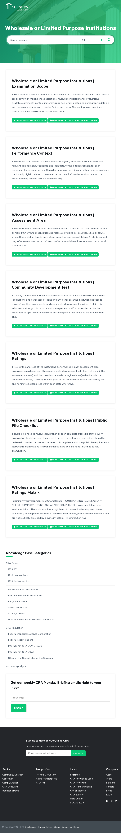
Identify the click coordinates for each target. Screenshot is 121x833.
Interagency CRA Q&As (21, 651)
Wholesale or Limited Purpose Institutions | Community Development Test (53, 284)
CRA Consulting (10, 786)
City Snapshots (78, 790)
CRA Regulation (14, 627)
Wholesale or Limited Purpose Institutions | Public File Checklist (59, 423)
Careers (110, 786)
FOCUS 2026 (77, 802)
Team (109, 778)
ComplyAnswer (10, 782)
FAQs (109, 794)
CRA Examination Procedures (22, 589)
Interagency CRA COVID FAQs (25, 645)
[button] (113, 7)
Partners (110, 782)
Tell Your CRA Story (46, 774)
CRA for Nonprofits (19, 581)
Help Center (76, 798)
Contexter (7, 778)
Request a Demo (10, 790)
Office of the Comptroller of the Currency (30, 657)
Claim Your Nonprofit (46, 778)
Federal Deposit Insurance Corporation (29, 633)
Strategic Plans (16, 613)
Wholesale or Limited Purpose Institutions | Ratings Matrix (53, 490)
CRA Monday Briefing (81, 786)
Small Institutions (17, 607)
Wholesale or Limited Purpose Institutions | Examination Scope (53, 83)
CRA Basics (12, 563)
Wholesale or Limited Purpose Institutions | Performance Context (53, 150)
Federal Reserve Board (20, 639)
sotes (75, 774)
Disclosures (30, 827)
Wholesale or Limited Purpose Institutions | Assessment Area (53, 217)
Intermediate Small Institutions (25, 595)
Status (57, 827)
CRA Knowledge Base (81, 778)
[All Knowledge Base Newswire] (60, 40)
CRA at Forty (77, 794)
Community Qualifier (12, 774)
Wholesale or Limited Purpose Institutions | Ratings (53, 356)
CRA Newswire (78, 782)
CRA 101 (12, 569)
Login (76, 827)
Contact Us (67, 827)
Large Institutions (17, 601)
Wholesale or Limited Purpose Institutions (31, 619)
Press (109, 790)
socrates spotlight (16, 666)
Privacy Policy (45, 827)
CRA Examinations (18, 575)
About (109, 774)
